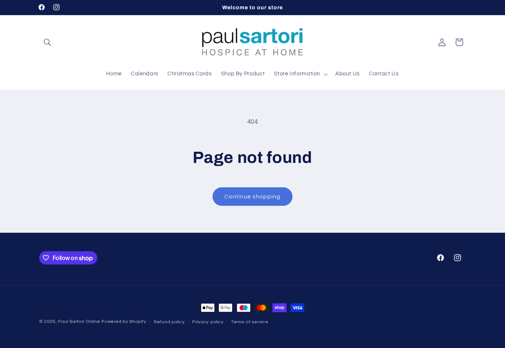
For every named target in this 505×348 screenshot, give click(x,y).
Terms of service (249, 322)
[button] (47, 42)
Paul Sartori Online (79, 322)
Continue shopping (252, 196)
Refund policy (169, 322)
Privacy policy (207, 322)
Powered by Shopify (123, 322)
